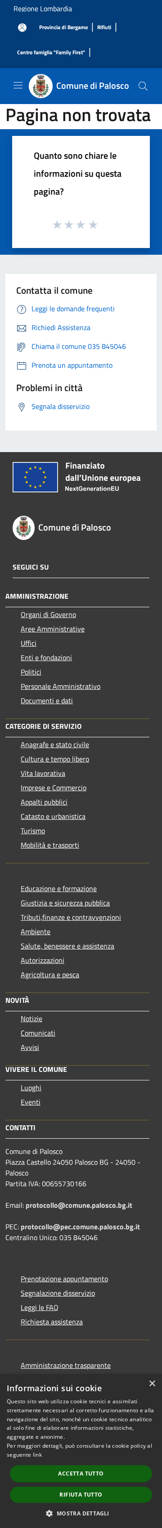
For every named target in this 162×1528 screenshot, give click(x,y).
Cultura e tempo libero (55, 758)
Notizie (31, 1018)
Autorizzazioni (42, 960)
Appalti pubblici (44, 802)
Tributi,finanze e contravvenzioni (71, 917)
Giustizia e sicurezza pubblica (65, 902)
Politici (31, 671)
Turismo (33, 830)
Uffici (28, 643)
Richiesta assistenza (52, 1321)
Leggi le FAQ (39, 1307)
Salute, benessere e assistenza (67, 945)
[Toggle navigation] (18, 85)
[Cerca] (143, 86)
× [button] (151, 1383)
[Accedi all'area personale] (22, 28)
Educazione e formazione (59, 888)
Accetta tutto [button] (81, 1473)
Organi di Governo (48, 614)
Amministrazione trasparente (66, 1365)
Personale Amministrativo (60, 686)
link (37, 1454)
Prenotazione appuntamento (64, 1278)
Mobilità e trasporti (50, 845)
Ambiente (35, 931)
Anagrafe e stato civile (55, 744)
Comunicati (38, 1032)
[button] (81, 1513)
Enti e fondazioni (46, 657)
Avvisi (30, 1047)
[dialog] (81, 1451)
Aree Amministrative (53, 628)
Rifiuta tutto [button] (80, 1494)
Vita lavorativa (43, 773)
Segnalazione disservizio (58, 1293)
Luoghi (31, 1087)
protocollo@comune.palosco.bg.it (79, 1205)
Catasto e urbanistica (53, 816)
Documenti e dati (47, 700)
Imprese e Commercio (53, 787)
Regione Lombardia (43, 8)
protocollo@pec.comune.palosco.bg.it (80, 1226)
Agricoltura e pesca (50, 974)
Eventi (30, 1102)
